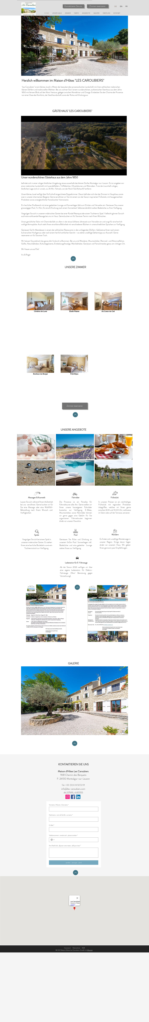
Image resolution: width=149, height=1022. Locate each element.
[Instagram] (67, 797)
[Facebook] (73, 797)
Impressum (67, 948)
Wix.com (90, 950)
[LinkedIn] (78, 797)
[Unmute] (27, 172)
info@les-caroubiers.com (73, 789)
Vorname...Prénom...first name (59, 805)
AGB (83, 948)
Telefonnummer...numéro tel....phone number (63, 835)
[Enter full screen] (123, 172)
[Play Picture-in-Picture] (120, 172)
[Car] (77, 558)
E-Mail (51, 825)
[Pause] (23, 172)
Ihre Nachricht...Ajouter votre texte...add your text (65, 846)
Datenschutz (76, 948)
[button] (74, 700)
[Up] (73, 258)
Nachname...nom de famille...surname (61, 815)
